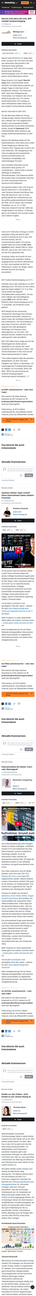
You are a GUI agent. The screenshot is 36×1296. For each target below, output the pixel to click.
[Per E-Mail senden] (19, 429)
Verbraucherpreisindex (21, 1182)
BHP (24, 68)
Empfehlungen (17, 7)
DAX (27, 876)
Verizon (15, 898)
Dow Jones (16, 876)
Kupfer (9, 319)
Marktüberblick (28, 7)
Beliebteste (6, 7)
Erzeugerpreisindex (9, 1184)
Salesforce (6, 896)
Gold (15, 80)
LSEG (28, 250)
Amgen (31, 896)
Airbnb (24, 896)
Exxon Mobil (16, 896)
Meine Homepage (19, 38)
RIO (7, 247)
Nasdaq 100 (6, 876)
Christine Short (19, 1107)
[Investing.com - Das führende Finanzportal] (11, 3)
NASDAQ (6, 1157)
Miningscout (18, 32)
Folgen (19, 44)
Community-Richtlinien (8, 480)
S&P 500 (16, 121)
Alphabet (24, 893)
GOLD (20, 58)
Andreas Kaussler (20, 508)
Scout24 (5, 898)
